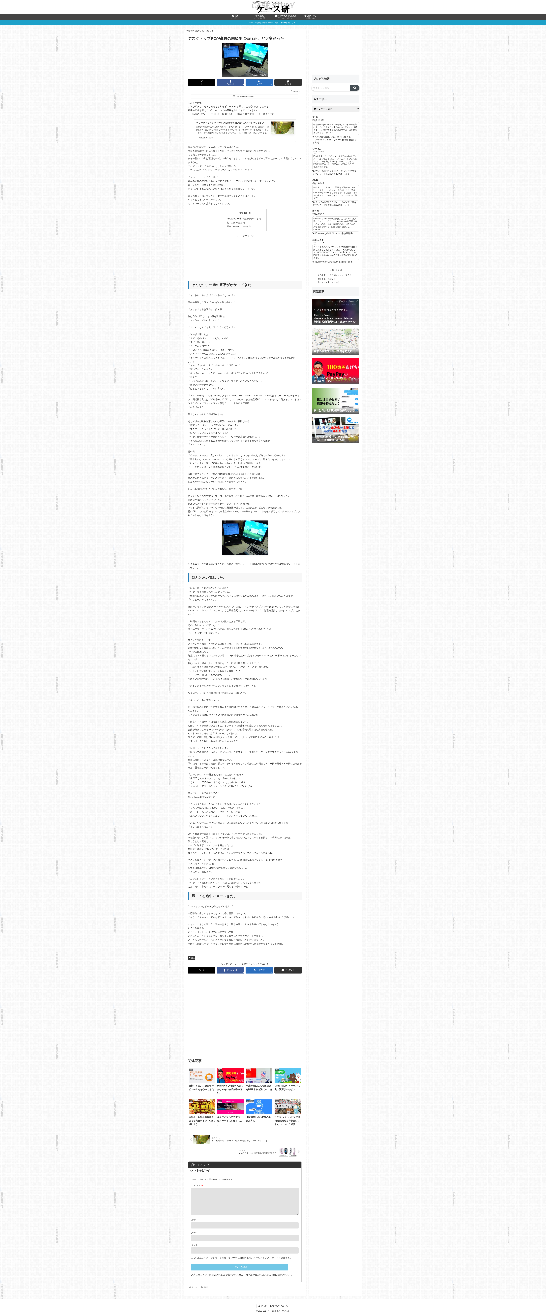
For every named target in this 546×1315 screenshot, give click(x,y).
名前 (193, 1220)
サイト (194, 1245)
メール (194, 1232)
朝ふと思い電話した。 (237, 222)
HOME (263, 1306)
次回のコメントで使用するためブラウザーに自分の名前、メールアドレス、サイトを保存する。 (243, 1258)
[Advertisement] (245, 257)
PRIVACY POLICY (280, 1306)
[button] (354, 88)
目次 (241, 213)
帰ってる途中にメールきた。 (240, 226)
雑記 (193, 958)
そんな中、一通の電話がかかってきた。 (245, 218)
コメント (197, 1185)
